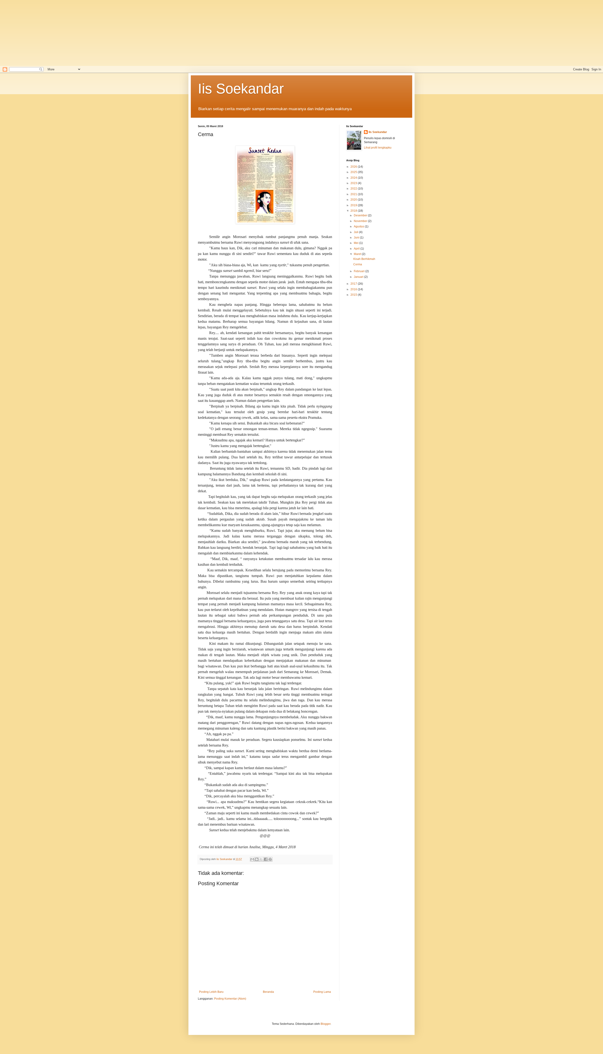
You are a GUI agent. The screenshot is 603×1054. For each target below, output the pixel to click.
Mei (356, 243)
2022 (354, 188)
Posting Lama (322, 991)
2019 (354, 205)
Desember (361, 215)
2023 (354, 183)
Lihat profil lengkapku (377, 147)
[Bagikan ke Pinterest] (270, 859)
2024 (354, 177)
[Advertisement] (150, 33)
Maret (358, 254)
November (361, 221)
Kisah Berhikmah (364, 259)
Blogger (325, 1024)
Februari (359, 271)
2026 (354, 166)
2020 (354, 199)
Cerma (357, 264)
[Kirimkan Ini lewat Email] (252, 859)
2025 (354, 172)
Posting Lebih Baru (211, 991)
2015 (354, 294)
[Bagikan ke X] (261, 859)
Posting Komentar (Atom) (230, 998)
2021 (354, 194)
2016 (354, 289)
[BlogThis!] (256, 859)
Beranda (268, 991)
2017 (354, 283)
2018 (354, 210)
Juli (356, 232)
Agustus (359, 226)
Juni (357, 237)
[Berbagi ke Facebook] (265, 859)
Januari (359, 277)
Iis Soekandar (241, 89)
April (357, 248)
